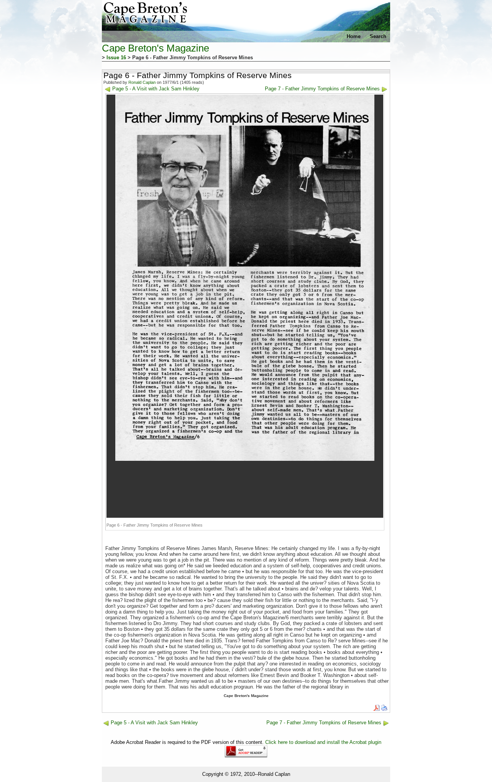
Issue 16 (116, 57)
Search (378, 36)
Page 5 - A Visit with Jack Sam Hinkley (155, 89)
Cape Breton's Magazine (155, 48)
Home (354, 36)
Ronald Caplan (142, 82)
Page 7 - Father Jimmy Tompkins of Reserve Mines (322, 89)
